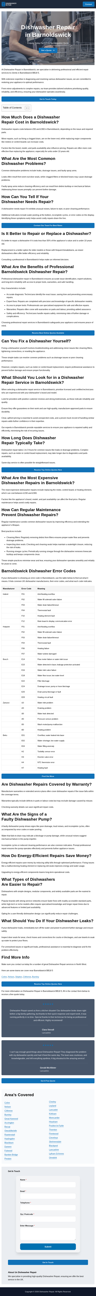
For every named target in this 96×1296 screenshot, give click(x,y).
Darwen (8, 1147)
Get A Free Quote (48, 1081)
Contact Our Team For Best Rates (48, 225)
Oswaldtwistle (10, 1131)
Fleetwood (53, 1134)
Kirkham (52, 1114)
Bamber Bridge (11, 1155)
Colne (4, 977)
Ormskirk (53, 1158)
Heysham (53, 1122)
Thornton (53, 1130)
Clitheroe (27, 977)
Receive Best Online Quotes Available (48, 333)
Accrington (9, 1123)
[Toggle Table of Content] (26, 108)
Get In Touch (48, 1262)
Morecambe (54, 1118)
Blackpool (53, 1146)
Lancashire (54, 1150)
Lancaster (53, 1110)
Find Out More (48, 776)
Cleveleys (53, 1138)
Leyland (52, 1106)
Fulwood (8, 1151)
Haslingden (9, 1139)
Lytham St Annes (56, 1154)
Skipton (18, 977)
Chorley (52, 1102)
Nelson (11, 977)
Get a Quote (46, 50)
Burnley (35, 977)
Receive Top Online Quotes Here (48, 470)
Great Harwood (11, 1119)
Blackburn (9, 1143)
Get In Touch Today (48, 99)
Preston (7, 1159)
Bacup (7, 1127)
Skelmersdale (55, 1142)
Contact (88, 4)
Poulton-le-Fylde (56, 1126)
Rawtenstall (9, 1135)
